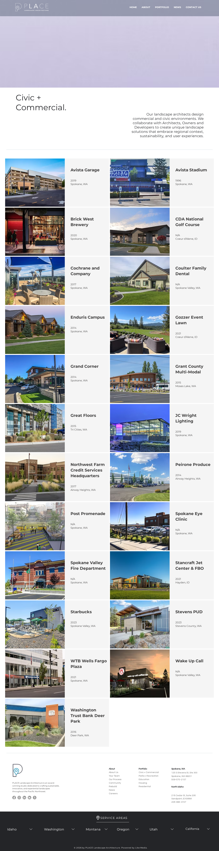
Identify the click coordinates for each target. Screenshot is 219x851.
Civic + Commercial (149, 772)
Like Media (141, 848)
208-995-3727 (178, 802)
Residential (145, 786)
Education (144, 779)
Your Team (114, 776)
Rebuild (113, 786)
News (112, 790)
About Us (113, 772)
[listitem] (57, 183)
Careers (113, 793)
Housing (143, 783)
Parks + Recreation (148, 776)
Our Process (115, 779)
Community (115, 783)
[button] (146, 7)
